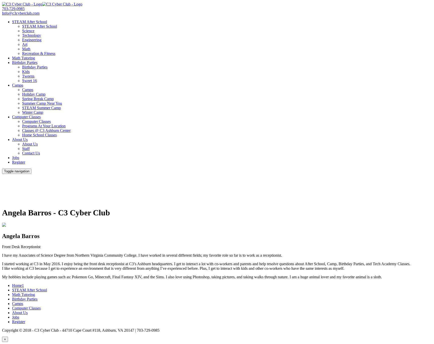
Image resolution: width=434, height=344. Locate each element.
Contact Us (31, 153)
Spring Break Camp (38, 99)
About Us (20, 139)
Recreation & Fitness (38, 53)
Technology (31, 35)
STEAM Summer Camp (41, 108)
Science (28, 31)
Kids (26, 71)
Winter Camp (32, 112)
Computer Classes (26, 117)
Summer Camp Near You (42, 103)
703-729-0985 (13, 9)
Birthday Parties (24, 62)
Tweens (28, 76)
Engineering (31, 40)
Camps (17, 85)
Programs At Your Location (44, 126)
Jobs (15, 158)
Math (26, 49)
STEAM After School (29, 22)
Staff (26, 148)
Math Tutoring (23, 58)
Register (18, 162)
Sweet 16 (29, 81)
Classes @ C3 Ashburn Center (46, 130)
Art (24, 44)
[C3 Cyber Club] (42, 4)
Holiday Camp (33, 94)
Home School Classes (39, 135)
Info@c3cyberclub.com (20, 13)
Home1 (18, 285)
